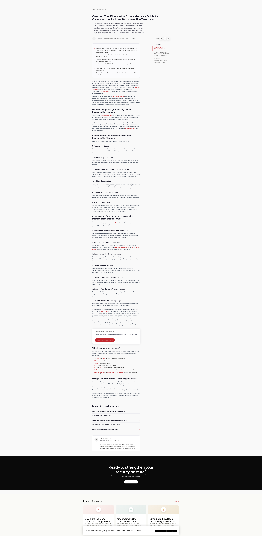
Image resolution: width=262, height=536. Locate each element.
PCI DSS (96, 363)
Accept (171, 531)
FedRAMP (96, 358)
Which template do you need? (160, 60)
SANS (100, 367)
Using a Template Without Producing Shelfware (159, 63)
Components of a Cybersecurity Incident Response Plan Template (161, 53)
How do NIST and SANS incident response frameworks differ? (109, 420)
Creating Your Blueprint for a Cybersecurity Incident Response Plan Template (161, 57)
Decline (160, 531)
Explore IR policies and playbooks (105, 340)
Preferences (149, 531)
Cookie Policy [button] (130, 530)
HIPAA (95, 361)
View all (175, 501)
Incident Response (104, 9)
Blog (98, 9)
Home (93, 9)
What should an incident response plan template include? (108, 411)
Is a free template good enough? (101, 415)
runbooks (105, 370)
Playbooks (97, 370)
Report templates (99, 372)
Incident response (106, 91)
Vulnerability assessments (121, 247)
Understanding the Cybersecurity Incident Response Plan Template (160, 49)
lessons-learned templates (115, 372)
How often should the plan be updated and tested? (106, 424)
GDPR (95, 365)
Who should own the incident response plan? (105, 429)
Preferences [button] (103, 531)
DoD (103, 358)
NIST (95, 367)
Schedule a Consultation (131, 481)
